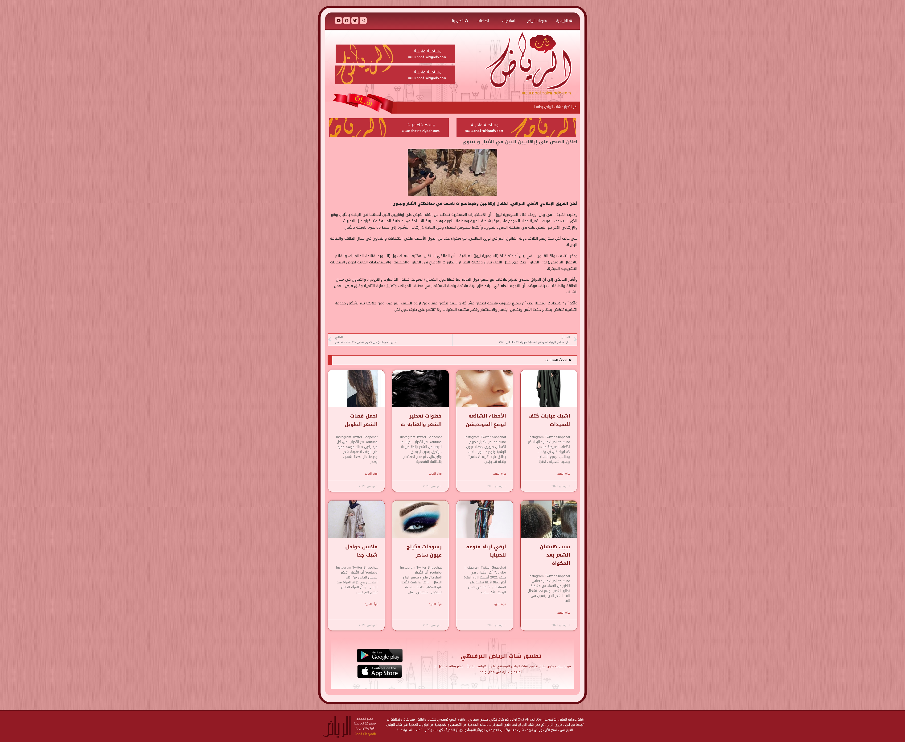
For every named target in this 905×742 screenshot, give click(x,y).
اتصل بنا (458, 21)
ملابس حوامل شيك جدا (361, 551)
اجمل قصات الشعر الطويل (361, 420)
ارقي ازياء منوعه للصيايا (486, 551)
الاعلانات (483, 21)
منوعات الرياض (537, 21)
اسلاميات (508, 21)
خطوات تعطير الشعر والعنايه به (421, 420)
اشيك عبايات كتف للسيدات (549, 420)
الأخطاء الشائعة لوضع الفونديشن (486, 420)
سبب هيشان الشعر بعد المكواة (555, 555)
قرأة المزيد (563, 473)
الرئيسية (562, 21)
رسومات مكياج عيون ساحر (424, 551)
